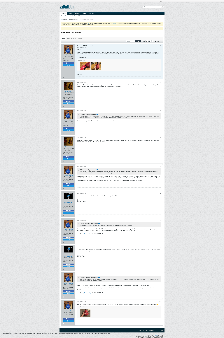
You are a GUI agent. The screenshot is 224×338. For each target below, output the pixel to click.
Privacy (153, 330)
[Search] (162, 7)
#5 (160, 166)
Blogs (70, 13)
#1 (160, 45)
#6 (160, 193)
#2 (160, 82)
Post (69, 65)
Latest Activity (71, 38)
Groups (84, 13)
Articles (77, 13)
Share (69, 63)
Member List (73, 16)
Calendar (80, 16)
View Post (97, 114)
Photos (80, 38)
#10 (160, 301)
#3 (160, 111)
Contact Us (146, 330)
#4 (160, 137)
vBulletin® (156, 335)
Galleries (91, 13)
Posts (63, 38)
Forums (63, 13)
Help (140, 330)
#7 (160, 220)
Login (161, 1)
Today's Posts (64, 16)
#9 (160, 274)
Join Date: (65, 59)
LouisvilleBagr (87, 233)
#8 (160, 247)
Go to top (160, 330)
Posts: (65, 60)
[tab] (63, 38)
